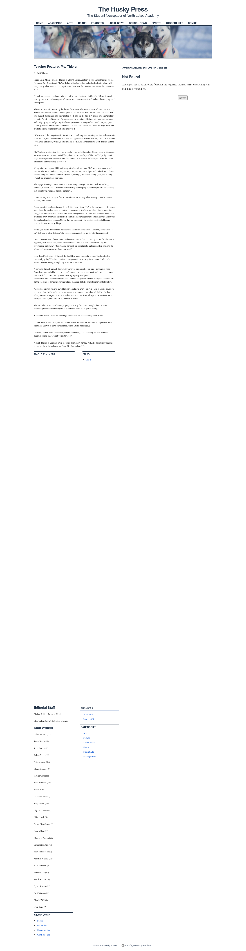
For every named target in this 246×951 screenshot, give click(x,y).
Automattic (115, 945)
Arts (70, 23)
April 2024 (88, 714)
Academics (55, 23)
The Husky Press (123, 8)
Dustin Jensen (157, 67)
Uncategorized (89, 756)
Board (82, 23)
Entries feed (42, 925)
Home (39, 23)
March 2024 (88, 719)
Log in (88, 359)
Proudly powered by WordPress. (139, 945)
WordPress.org (43, 934)
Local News (116, 23)
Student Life (174, 23)
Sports (156, 23)
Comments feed (43, 930)
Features (97, 23)
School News (138, 23)
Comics (192, 23)
